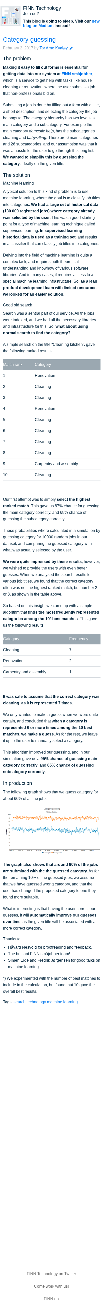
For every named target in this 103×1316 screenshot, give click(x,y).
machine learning (62, 1002)
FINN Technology (42, 8)
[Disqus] (51, 1069)
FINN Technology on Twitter (51, 1274)
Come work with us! (51, 1286)
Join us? (31, 13)
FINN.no (51, 1299)
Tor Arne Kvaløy (54, 48)
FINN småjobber (77, 74)
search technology (30, 1002)
